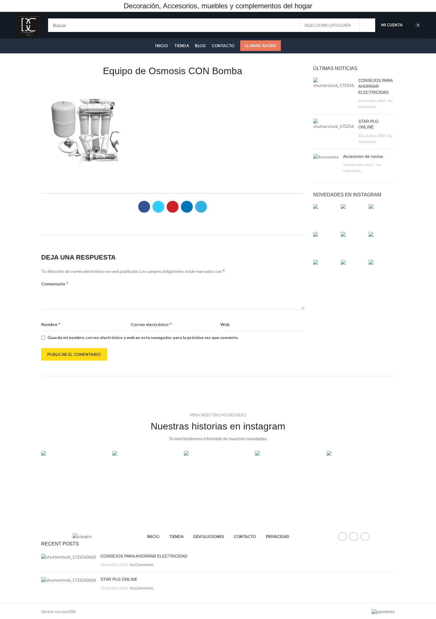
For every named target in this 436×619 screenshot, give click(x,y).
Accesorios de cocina (363, 156)
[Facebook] (144, 207)
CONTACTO (245, 536)
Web (225, 324)
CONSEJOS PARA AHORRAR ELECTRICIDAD (375, 86)
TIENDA (176, 536)
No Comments (141, 564)
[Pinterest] (173, 207)
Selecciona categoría (328, 25)
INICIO (153, 536)
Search (367, 25)
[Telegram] (201, 207)
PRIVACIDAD (277, 536)
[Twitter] (158, 207)
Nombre (50, 324)
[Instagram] (365, 536)
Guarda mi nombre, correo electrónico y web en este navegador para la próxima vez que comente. (142, 337)
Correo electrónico (151, 324)
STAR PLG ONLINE (119, 579)
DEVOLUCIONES (208, 536)
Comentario (54, 283)
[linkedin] (187, 207)
